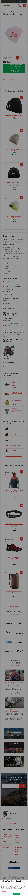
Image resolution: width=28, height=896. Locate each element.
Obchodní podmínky (7, 836)
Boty (16, 832)
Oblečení (17, 840)
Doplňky (17, 852)
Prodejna (17, 842)
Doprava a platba (6, 839)
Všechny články (14, 665)
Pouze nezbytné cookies (6, 894)
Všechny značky (14, 614)
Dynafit (12, 79)
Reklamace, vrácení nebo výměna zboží (7, 833)
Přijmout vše (16, 894)
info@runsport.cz (11, 366)
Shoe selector (18, 847)
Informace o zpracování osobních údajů (7, 849)
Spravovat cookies (5, 891)
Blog (16, 849)
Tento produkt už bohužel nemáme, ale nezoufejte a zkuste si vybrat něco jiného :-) (16, 68)
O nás (16, 835)
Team (16, 854)
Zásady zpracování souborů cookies (7, 844)
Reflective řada (19, 837)
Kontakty (4, 841)
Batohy (17, 844)
